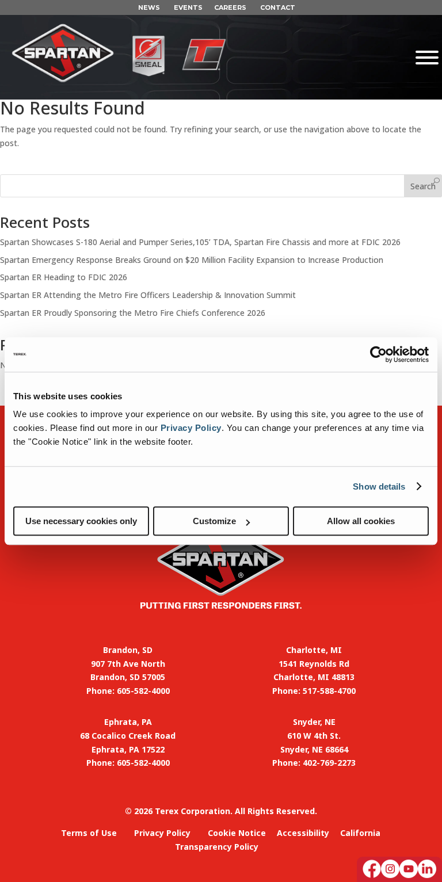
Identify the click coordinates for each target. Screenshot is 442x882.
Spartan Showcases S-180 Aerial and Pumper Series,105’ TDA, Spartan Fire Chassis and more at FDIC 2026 (200, 241)
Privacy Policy (191, 428)
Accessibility (303, 832)
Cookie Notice (237, 832)
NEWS (149, 7)
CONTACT (277, 7)
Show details (379, 486)
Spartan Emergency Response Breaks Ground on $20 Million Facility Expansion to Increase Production (191, 259)
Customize (214, 521)
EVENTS (188, 7)
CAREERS (230, 7)
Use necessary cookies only (81, 521)
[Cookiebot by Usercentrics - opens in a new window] (378, 354)
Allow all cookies (361, 521)
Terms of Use (89, 832)
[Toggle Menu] (361, 57)
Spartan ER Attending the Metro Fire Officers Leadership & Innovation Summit (148, 294)
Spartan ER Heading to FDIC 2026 (63, 277)
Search (423, 186)
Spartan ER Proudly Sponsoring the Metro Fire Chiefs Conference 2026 (132, 312)
